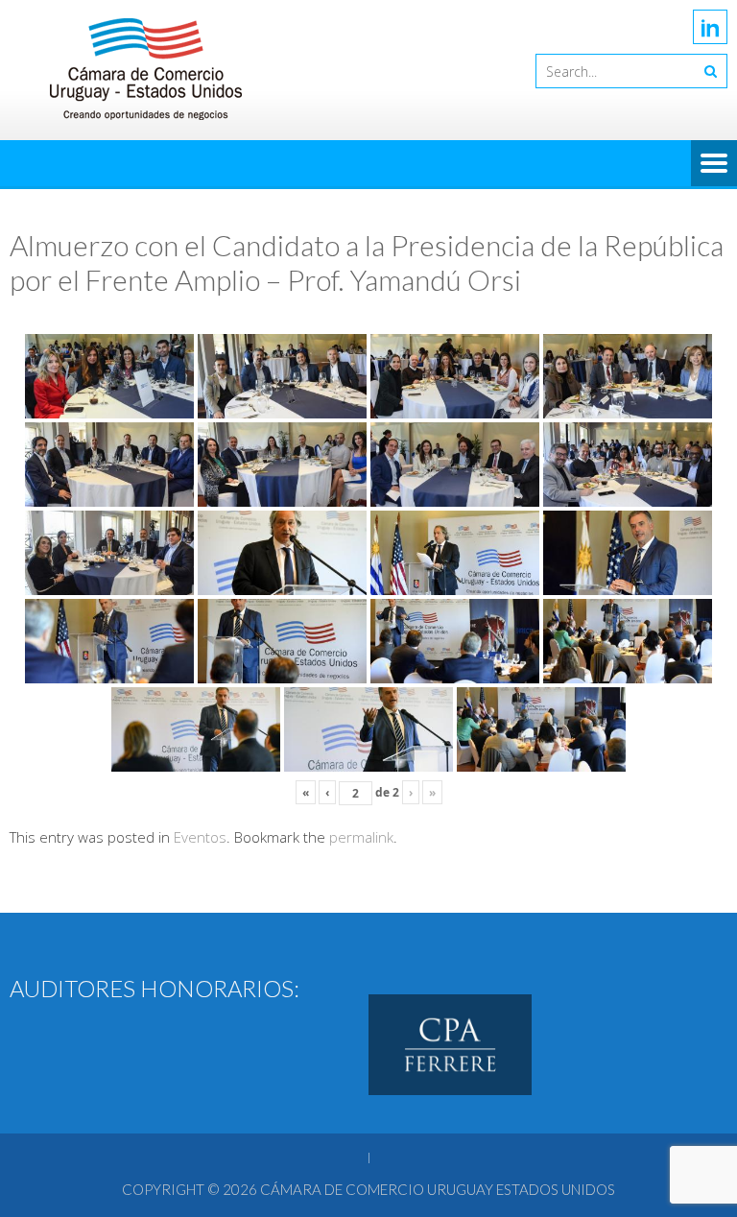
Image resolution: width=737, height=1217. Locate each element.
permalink (361, 837)
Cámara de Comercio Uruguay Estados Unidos (437, 1189)
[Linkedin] (710, 27)
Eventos (200, 837)
